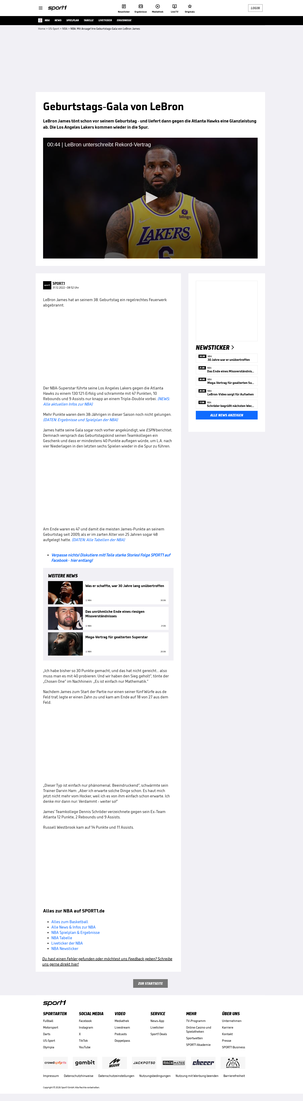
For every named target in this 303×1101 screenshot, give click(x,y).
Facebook (85, 1021)
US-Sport (49, 1041)
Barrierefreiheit (234, 1076)
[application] (150, 198)
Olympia (48, 1047)
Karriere (227, 1027)
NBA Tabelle (61, 937)
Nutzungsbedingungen (155, 1076)
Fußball (48, 1021)
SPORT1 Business (233, 1047)
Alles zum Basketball (69, 921)
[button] (150, 198)
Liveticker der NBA (67, 943)
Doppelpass (122, 1041)
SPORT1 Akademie (198, 1045)
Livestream (122, 1027)
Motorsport (50, 1027)
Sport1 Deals (158, 1034)
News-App (157, 1021)
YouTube (84, 1047)
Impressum (51, 1076)
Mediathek (122, 1021)
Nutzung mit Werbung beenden (197, 1076)
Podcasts (121, 1034)
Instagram (86, 1027)
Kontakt (227, 1034)
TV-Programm (196, 1021)
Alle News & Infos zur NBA (73, 927)
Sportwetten (194, 1038)
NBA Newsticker (64, 948)
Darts (46, 1034)
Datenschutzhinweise (78, 1076)
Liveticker (157, 1027)
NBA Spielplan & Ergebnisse (75, 932)
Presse (226, 1041)
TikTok (83, 1041)
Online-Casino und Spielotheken (198, 1029)
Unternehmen (232, 1021)
